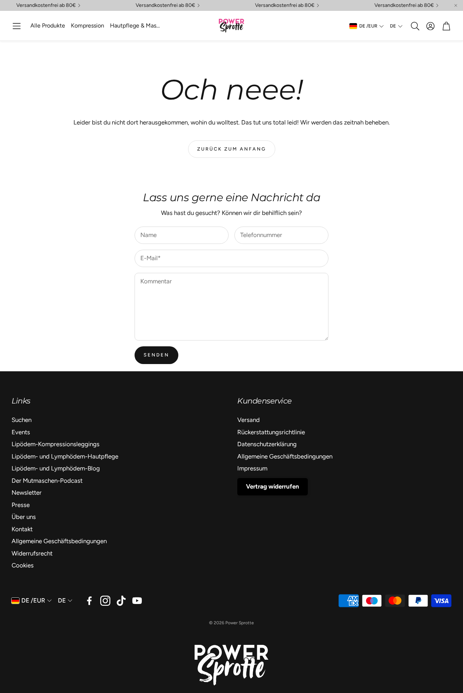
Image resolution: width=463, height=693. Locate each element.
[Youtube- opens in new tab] (137, 601)
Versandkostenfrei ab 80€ (46, 5)
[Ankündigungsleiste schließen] (455, 5)
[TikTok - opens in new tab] (121, 601)
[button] (17, 26)
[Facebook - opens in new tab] (89, 601)
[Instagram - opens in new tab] (105, 601)
